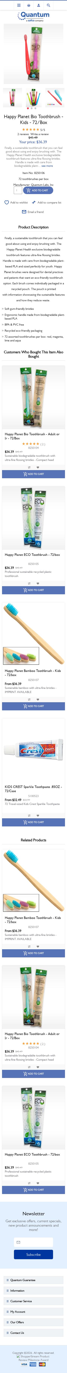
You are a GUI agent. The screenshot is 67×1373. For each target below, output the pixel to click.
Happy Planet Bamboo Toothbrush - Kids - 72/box (33, 673)
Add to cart (40, 190)
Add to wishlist (19, 202)
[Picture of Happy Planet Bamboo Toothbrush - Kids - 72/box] (33, 634)
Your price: (27, 142)
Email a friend (36, 212)
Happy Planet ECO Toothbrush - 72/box (32, 555)
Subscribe (33, 1254)
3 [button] (35, 108)
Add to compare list (49, 202)
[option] (12, 97)
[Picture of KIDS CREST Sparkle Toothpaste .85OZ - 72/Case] (33, 750)
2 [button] (32, 108)
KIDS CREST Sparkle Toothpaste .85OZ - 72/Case (33, 789)
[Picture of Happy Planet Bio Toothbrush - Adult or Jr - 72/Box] (33, 397)
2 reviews (23, 134)
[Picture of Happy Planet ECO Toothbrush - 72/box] (33, 518)
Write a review (40, 134)
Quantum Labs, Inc (42, 185)
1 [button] (28, 108)
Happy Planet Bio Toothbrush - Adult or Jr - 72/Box (32, 436)
